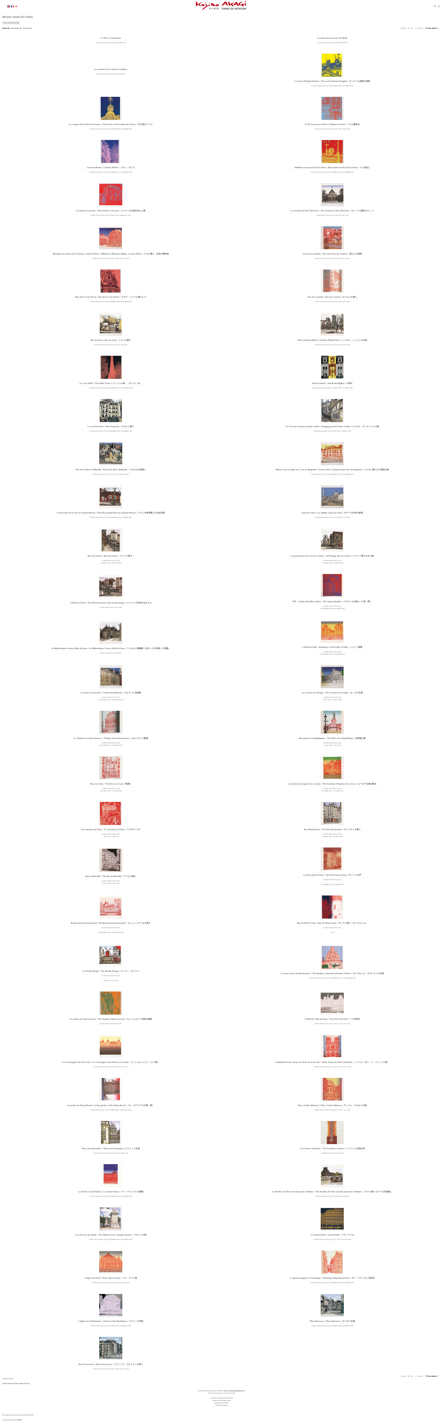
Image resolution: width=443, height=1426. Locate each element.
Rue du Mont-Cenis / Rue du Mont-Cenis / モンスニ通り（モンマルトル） (332, 923)
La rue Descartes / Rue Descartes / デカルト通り (111, 426)
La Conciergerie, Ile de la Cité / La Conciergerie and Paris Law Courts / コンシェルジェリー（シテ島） (110, 1062)
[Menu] (439, 6)
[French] (12, 6)
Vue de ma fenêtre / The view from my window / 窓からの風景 (332, 253)
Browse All (6, 28)
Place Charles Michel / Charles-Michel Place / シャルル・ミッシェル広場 (332, 340)
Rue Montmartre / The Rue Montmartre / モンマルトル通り (332, 829)
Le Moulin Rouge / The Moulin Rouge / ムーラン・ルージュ (110, 971)
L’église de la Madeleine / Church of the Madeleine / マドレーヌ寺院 (110, 1321)
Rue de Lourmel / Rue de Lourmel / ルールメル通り (332, 297)
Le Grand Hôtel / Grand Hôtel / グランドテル (332, 1235)
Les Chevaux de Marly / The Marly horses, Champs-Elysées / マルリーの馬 (110, 1235)
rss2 (28, 1383)
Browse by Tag (16, 28)
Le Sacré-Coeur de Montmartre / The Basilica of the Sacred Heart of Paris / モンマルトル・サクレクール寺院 (332, 973)
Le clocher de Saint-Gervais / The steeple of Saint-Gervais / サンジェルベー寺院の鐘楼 (111, 1019)
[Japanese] (16, 6)
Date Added (432, 28)
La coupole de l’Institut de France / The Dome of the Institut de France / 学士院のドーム (111, 124)
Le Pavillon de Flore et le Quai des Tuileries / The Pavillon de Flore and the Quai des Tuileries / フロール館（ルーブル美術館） (332, 1191)
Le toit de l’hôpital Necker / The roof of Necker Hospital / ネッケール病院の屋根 (332, 81)
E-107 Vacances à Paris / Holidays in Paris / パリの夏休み (332, 124)
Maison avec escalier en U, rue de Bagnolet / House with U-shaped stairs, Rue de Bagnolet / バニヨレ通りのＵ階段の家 (332, 469)
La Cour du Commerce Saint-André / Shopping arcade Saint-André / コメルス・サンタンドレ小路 (332, 426)
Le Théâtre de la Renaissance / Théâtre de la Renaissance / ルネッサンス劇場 (111, 738)
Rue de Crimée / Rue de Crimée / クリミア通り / (111, 556)
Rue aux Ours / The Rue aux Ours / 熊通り (110, 784)
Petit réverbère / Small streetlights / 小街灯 (332, 383)
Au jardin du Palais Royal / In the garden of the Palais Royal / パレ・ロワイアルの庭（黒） (110, 1105)
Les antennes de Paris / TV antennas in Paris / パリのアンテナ (111, 829)
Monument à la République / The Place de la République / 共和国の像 (332, 738)
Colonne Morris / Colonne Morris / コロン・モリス (111, 167)
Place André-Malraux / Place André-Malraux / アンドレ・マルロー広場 (332, 1105)
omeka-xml (22, 1383)
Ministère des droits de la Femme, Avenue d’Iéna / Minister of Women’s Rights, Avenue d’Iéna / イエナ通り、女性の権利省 (111, 253)
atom (4, 1383)
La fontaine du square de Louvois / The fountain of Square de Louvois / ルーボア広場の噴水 (332, 784)
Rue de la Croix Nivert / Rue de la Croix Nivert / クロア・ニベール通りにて (110, 297)
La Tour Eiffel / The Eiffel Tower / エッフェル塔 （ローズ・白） (111, 383)
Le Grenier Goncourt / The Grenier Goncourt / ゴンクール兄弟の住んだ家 (111, 210)
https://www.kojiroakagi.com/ (234, 1391)
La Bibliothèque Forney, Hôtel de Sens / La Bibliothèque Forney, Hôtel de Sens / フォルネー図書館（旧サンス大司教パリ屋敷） (110, 648)
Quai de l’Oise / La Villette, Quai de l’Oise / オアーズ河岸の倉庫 (332, 512)
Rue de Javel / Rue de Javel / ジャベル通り (111, 340)
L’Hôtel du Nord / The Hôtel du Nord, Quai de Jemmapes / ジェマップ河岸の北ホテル (111, 602)
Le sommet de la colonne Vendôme (110, 69)
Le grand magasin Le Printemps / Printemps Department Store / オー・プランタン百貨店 (332, 1278)
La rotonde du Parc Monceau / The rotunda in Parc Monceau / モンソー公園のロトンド (332, 210)
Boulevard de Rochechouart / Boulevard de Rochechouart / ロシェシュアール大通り (111, 923)
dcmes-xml (10, 1383)
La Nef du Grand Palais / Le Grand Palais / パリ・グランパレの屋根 (111, 1191)
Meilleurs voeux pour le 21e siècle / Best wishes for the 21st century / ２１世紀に (332, 167)
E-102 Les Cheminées (111, 38)
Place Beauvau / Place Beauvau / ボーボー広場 (332, 1321)
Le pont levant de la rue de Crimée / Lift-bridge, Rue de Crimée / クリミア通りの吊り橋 (332, 556)
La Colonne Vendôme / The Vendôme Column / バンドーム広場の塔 (332, 1148)
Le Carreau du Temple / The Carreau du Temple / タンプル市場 (332, 692)
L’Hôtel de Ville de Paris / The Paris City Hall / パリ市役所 (332, 1019)
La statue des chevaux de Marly (332, 38)
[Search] (435, 6)
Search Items (27, 28)
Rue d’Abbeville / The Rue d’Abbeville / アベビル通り (110, 876)
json (16, 1383)
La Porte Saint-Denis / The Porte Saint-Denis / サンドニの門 (332, 875)
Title (411, 28)
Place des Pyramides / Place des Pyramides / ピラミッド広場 (111, 1148)
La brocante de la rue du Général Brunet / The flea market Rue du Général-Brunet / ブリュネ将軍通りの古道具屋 (111, 512)
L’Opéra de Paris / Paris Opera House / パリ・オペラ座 (110, 1278)
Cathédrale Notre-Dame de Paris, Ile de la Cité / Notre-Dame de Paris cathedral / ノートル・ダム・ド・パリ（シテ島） (332, 1062)
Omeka (19, 1420)
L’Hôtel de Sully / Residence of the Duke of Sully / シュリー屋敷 (332, 647)
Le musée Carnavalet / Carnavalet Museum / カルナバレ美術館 (111, 692)
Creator (420, 28)
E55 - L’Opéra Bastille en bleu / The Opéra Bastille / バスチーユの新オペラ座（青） (332, 601)
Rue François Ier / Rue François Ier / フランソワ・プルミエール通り (111, 1364)
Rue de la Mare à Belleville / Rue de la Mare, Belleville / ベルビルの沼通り (111, 469)
